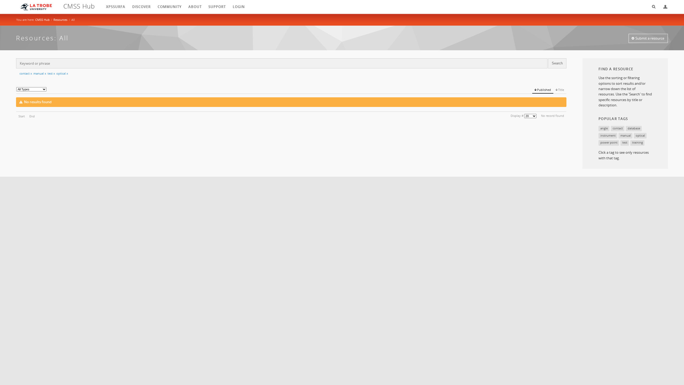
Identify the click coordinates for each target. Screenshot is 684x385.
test (51, 73)
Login (663, 7)
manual (39, 73)
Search (652, 7)
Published (544, 90)
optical (62, 73)
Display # (517, 116)
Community (170, 6)
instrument (608, 135)
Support (217, 6)
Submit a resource (649, 38)
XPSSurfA (115, 6)
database (634, 128)
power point (608, 142)
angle (604, 128)
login (239, 6)
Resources (60, 20)
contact (26, 73)
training (637, 142)
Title (561, 90)
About (195, 6)
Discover (141, 6)
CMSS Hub (42, 20)
